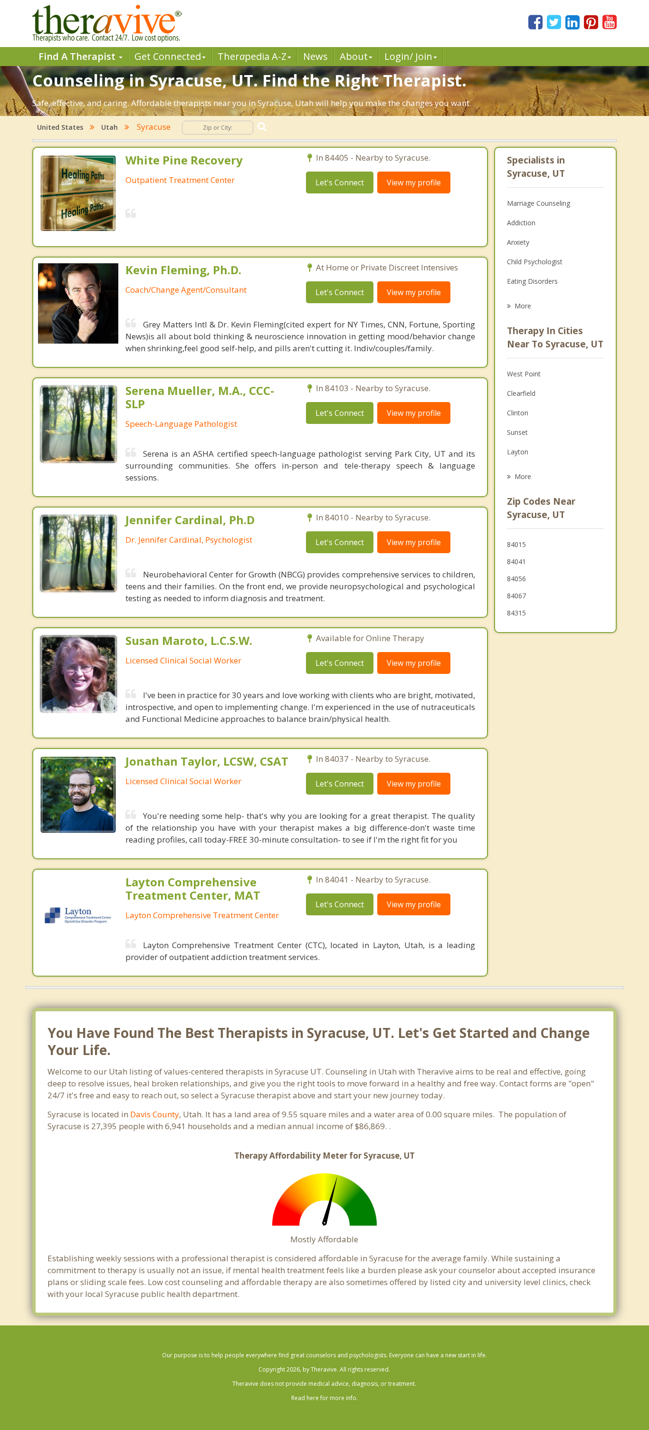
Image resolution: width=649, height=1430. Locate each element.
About (354, 56)
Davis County (154, 1114)
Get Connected (167, 56)
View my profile (414, 182)
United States (60, 127)
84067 (516, 595)
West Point (524, 373)
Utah (109, 127)
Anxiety (518, 242)
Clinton (517, 412)
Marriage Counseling (538, 203)
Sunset (517, 432)
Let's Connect (339, 182)
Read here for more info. (324, 1398)
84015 (516, 544)
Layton (517, 451)
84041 (516, 561)
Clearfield (521, 393)
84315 (516, 612)
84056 (516, 578)
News (315, 56)
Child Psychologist (535, 261)
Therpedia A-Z (252, 56)
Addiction (521, 222)
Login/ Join (408, 56)
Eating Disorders (532, 281)
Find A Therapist (78, 56)
